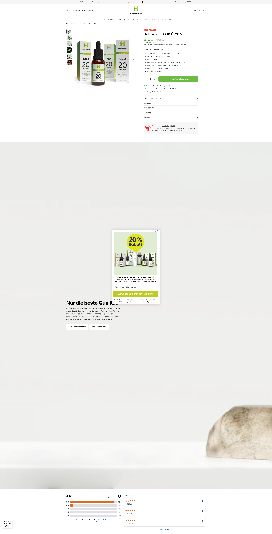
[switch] (7, 526)
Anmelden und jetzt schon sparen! (135, 293)
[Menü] (10, 520)
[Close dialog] (157, 232)
